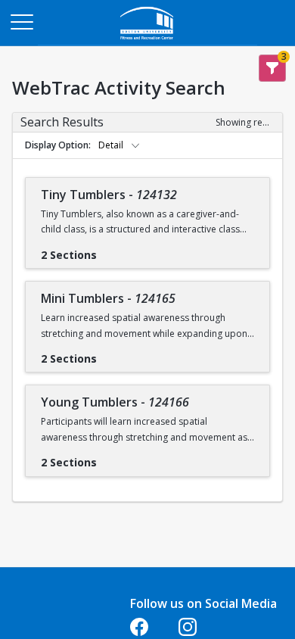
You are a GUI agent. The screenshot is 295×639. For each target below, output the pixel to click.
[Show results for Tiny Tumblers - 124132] (109, 250)
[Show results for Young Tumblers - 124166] (109, 457)
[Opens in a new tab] (147, 41)
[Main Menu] (21, 21)
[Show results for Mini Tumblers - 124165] (109, 353)
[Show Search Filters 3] (272, 68)
